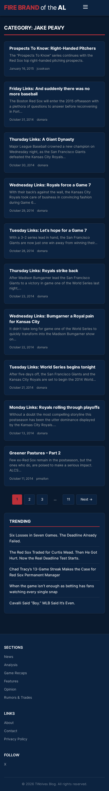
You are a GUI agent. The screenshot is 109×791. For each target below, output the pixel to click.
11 (68, 499)
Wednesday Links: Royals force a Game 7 (50, 184)
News (8, 657)
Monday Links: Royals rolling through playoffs (54, 407)
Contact (10, 731)
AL (35, 7)
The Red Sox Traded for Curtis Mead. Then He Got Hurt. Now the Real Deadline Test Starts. (53, 555)
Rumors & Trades (18, 697)
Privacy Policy (15, 739)
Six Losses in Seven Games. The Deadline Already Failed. (53, 538)
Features (11, 681)
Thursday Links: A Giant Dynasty (41, 139)
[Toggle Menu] (85, 7)
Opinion (10, 689)
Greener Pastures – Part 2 (35, 452)
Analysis (10, 665)
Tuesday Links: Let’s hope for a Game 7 (48, 230)
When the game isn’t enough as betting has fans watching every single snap (51, 589)
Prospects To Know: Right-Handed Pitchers (52, 48)
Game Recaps (15, 673)
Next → (87, 499)
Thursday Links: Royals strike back (43, 270)
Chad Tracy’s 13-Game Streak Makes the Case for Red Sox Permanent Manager (52, 572)
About (9, 723)
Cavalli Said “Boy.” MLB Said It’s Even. (42, 603)
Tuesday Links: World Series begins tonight (52, 366)
